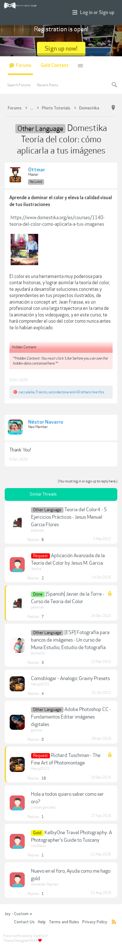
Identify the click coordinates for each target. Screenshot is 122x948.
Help (42, 922)
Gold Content (55, 65)
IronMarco (38, 846)
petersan (37, 530)
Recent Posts (47, 85)
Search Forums (19, 85)
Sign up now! (61, 48)
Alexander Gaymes (44, 884)
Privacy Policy (94, 922)
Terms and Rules (64, 922)
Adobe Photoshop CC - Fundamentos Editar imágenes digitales (71, 717)
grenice (36, 730)
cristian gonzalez (43, 807)
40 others (83, 392)
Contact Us (24, 922)
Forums (23, 65)
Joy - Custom (16, 913)
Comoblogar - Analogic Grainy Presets (70, 678)
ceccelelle (26, 392)
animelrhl (38, 653)
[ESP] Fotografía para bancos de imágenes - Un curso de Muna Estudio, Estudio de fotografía (70, 640)
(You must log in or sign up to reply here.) (87, 481)
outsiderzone (58, 392)
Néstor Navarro (45, 422)
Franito (41, 392)
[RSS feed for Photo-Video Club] (114, 922)
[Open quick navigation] (113, 108)
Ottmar (36, 170)
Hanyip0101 (40, 684)
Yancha (36, 569)
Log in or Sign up (97, 13)
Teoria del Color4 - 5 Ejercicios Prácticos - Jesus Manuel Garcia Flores (69, 517)
